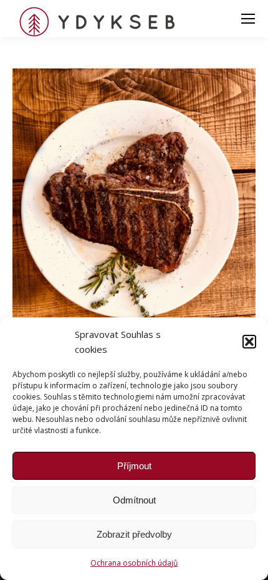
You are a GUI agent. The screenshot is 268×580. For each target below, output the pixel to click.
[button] (249, 341)
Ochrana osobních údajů (134, 563)
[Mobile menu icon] (248, 18)
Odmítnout (134, 500)
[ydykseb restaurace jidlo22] (134, 230)
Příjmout (134, 466)
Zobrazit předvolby (134, 534)
